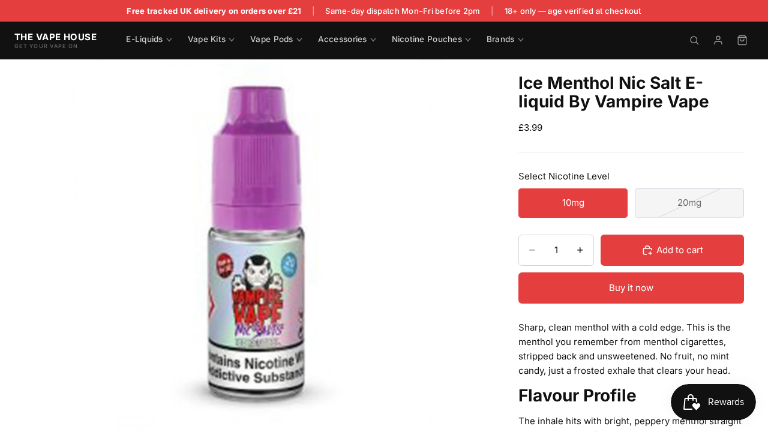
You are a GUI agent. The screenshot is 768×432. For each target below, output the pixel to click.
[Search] (694, 40)
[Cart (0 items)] (742, 40)
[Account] (718, 40)
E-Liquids (144, 39)
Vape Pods (271, 39)
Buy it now (631, 287)
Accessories (342, 39)
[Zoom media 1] (257, 245)
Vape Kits (207, 39)
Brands (501, 39)
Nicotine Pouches (427, 39)
